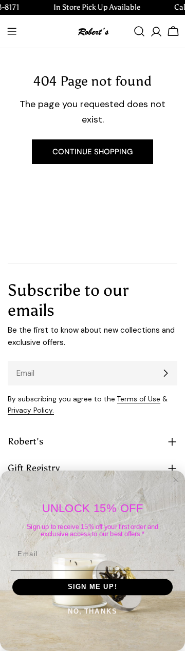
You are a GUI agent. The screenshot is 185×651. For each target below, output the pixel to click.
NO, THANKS (93, 611)
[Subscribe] (165, 373)
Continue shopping (92, 152)
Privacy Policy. (31, 410)
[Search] (139, 31)
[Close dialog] (176, 479)
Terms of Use (138, 399)
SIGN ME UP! (93, 587)
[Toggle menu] (12, 31)
